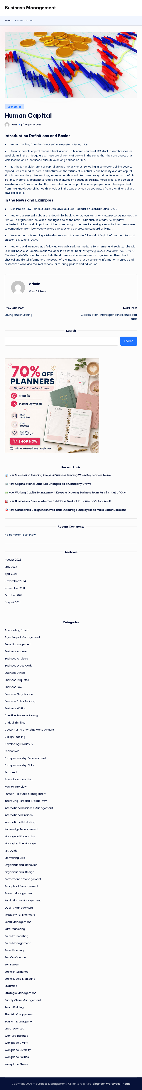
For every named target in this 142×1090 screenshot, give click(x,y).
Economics (14, 106)
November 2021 (15, 588)
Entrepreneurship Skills (19, 765)
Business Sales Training (20, 701)
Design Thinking (15, 737)
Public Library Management (23, 900)
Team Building (14, 1007)
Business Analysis (16, 658)
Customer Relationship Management (29, 729)
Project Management (19, 893)
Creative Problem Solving (21, 715)
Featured (11, 772)
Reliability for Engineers (20, 915)
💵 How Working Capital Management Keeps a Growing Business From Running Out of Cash (66, 492)
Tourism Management (20, 1021)
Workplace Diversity (18, 1050)
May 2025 (11, 567)
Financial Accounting (19, 779)
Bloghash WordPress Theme (112, 1084)
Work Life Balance (16, 1036)
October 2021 (13, 595)
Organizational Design (19, 872)
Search (71, 331)
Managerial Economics (20, 836)
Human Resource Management (25, 794)
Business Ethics (15, 673)
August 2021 (12, 602)
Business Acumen (16, 651)
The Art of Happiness (19, 1014)
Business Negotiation (19, 694)
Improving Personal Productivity (26, 801)
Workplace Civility (16, 1043)
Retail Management (18, 922)
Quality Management (19, 908)
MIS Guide (11, 851)
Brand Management (18, 644)
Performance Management (23, 879)
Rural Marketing (15, 929)
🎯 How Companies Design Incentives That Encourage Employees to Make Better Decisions (65, 510)
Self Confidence (15, 957)
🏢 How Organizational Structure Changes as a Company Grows (48, 484)
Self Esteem (12, 964)
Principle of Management (21, 886)
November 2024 (15, 581)
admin (34, 284)
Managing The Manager (21, 843)
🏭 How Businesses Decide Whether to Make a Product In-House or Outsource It (58, 501)
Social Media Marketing (20, 979)
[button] (38, 291)
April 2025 (11, 574)
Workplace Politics (17, 1057)
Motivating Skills (15, 858)
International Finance (19, 815)
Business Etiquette (17, 680)
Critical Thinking (15, 722)
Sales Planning (14, 950)
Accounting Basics (17, 630)
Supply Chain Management (23, 1000)
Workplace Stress (16, 1064)
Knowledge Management (21, 829)
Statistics (11, 986)
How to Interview (16, 786)
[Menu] (135, 8)
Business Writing (15, 708)
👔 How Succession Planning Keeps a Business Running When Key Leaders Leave (58, 475)
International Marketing (20, 822)
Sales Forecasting (16, 936)
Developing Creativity (19, 744)
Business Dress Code (19, 665)
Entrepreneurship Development (25, 758)
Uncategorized (14, 1028)
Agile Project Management (22, 637)
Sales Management (18, 943)
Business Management (30, 8)
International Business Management (29, 808)
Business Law (13, 687)
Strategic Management (20, 993)
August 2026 (13, 560)
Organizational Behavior (21, 865)
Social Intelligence (16, 972)
